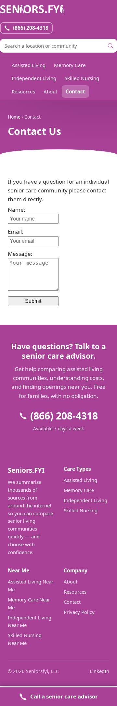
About (50, 91)
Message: (20, 253)
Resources (23, 91)
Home (14, 117)
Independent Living (34, 78)
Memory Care (70, 65)
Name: (16, 209)
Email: (15, 231)
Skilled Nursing (82, 78)
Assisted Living (29, 65)
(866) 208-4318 (64, 415)
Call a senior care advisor (64, 696)
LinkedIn (99, 671)
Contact (75, 91)
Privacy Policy (79, 612)
